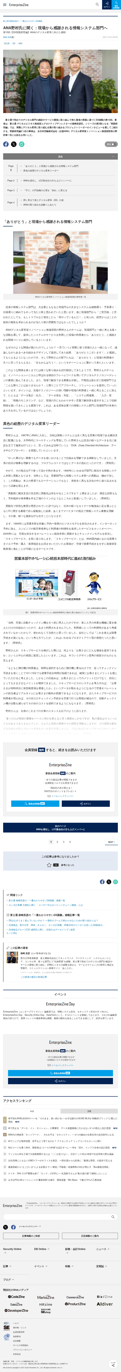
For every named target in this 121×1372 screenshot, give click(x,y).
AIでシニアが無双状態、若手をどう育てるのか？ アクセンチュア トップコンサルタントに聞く (55, 1141)
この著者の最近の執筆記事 (33, 976)
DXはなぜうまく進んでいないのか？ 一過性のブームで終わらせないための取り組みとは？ (53, 920)
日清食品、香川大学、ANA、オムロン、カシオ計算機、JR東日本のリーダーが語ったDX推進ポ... (56, 924)
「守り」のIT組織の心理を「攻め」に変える (45, 190)
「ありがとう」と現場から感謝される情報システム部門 (50, 165)
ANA (20, 43)
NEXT (110, 842)
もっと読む (11, 932)
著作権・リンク (19, 1327)
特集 (67, 1266)
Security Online (12, 1249)
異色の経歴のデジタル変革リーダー (41, 170)
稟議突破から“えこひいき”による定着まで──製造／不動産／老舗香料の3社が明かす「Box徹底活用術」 (59, 1166)
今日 (32, 1111)
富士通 (6, 43)
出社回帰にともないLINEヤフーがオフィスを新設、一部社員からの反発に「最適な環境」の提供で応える (60, 1160)
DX (14, 43)
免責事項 (17, 1336)
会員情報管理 (18, 1332)
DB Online (40, 1249)
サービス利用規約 (20, 1345)
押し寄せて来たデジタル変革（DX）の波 (43, 200)
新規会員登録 (36, 803)
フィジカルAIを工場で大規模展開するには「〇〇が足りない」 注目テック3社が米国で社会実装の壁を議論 (61, 1153)
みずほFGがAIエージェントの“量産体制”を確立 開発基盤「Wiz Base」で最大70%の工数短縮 (54, 1179)
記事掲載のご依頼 (31, 1235)
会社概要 (17, 1340)
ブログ (7, 1279)
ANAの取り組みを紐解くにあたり (39, 204)
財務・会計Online (75, 1249)
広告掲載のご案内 (90, 1235)
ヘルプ (16, 1323)
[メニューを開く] (4, 4)
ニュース (101, 1249)
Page (10, 180)
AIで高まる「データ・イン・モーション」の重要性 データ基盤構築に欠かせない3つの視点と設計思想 (59, 1128)
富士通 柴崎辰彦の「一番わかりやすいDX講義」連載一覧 (37, 900)
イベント (39, 1266)
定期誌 (100, 1266)
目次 (60, 156)
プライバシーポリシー (22, 1349)
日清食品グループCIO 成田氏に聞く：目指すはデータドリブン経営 (42, 929)
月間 (89, 1111)
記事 (5, 1266)
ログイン (87, 803)
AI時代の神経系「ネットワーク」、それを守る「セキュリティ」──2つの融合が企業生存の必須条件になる (61, 1134)
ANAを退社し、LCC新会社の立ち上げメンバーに (47, 180)
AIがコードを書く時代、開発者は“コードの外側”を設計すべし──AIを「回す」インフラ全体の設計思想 (59, 1147)
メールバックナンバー (62, 795)
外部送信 (17, 1354)
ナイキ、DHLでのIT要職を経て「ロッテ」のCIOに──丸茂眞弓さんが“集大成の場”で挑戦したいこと (57, 1173)
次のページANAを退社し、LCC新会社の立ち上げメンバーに (60, 827)
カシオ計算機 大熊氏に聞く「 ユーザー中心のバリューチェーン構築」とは (46, 904)
